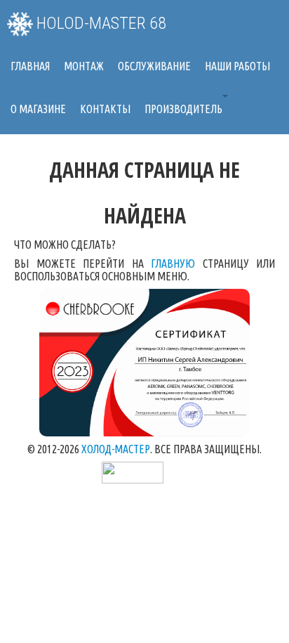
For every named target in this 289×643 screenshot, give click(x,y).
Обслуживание (154, 66)
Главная (30, 66)
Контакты (105, 109)
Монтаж (84, 66)
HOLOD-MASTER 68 (99, 23)
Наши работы (237, 66)
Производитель (183, 109)
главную (173, 263)
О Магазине (38, 109)
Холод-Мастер (115, 449)
